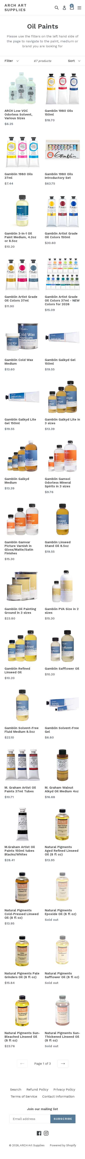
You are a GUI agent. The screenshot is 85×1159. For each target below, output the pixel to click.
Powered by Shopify (63, 1145)
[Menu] (79, 7)
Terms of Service (24, 1096)
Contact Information (58, 1096)
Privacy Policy (64, 1089)
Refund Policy (37, 1089)
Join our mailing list (42, 1109)
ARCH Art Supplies (16, 7)
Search (15, 1089)
